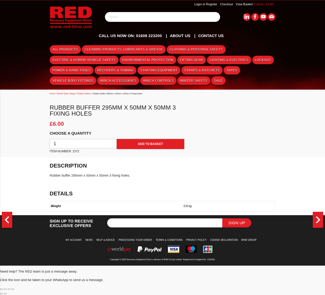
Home (52, 93)
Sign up (236, 223)
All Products (65, 49)
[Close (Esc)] (12, 289)
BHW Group (249, 240)
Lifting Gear (191, 60)
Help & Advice (105, 240)
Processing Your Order (135, 240)
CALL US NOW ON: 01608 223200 (130, 36)
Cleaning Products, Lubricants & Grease (124, 49)
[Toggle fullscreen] (5, 289)
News (89, 240)
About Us (180, 36)
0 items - (263, 4)
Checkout (226, 4)
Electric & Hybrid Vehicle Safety (84, 60)
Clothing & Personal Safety (196, 49)
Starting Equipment (159, 70)
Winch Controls (158, 80)
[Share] (9, 289)
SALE (218, 80)
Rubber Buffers (84, 93)
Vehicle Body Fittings (72, 80)
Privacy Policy (196, 240)
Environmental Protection (147, 60)
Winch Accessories (118, 80)
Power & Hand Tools (71, 70)
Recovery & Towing (115, 70)
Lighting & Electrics (229, 60)
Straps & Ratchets (202, 70)
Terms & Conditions (169, 240)
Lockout (263, 60)
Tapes (231, 70)
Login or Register (205, 4)
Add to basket (150, 144)
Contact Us (211, 36)
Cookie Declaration (224, 240)
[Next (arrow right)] (5, 293)
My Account (74, 240)
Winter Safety (193, 80)
